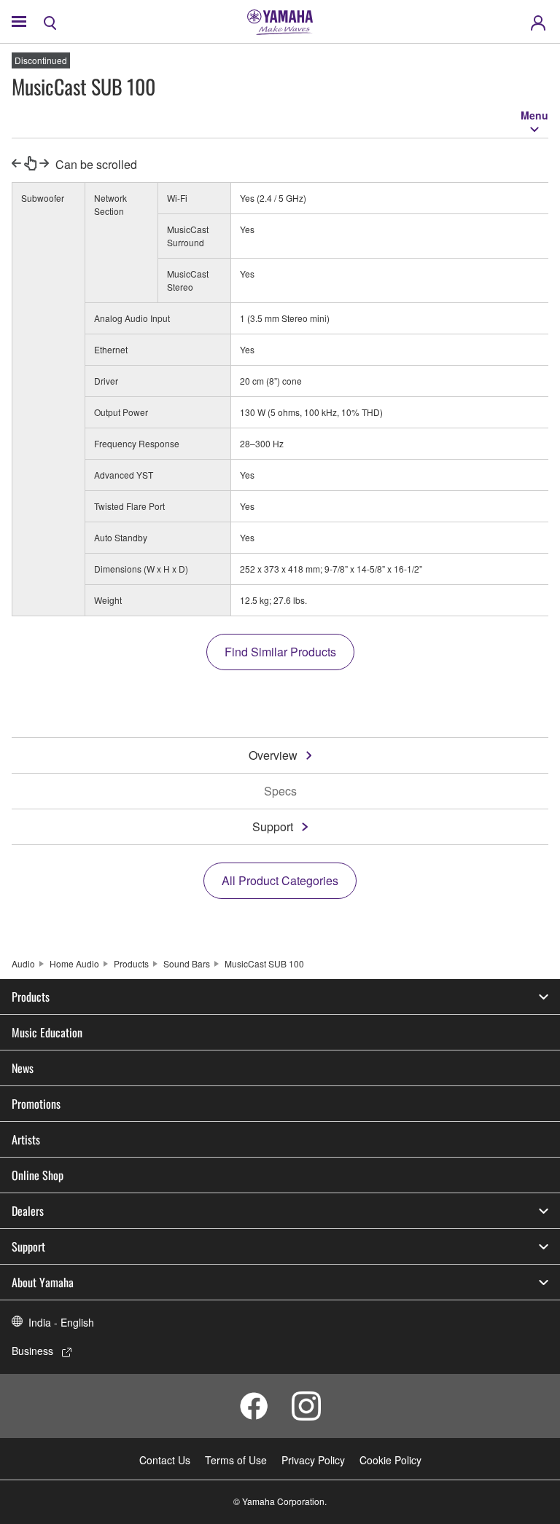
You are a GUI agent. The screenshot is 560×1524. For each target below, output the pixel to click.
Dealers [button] (28, 1210)
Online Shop (37, 1175)
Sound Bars (186, 963)
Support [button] (28, 1246)
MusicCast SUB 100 (264, 963)
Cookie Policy (390, 1460)
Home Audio (74, 963)
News (23, 1068)
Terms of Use (236, 1460)
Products (131, 963)
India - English (61, 1322)
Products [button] (31, 996)
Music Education (47, 1032)
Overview (273, 755)
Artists (26, 1139)
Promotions (36, 1103)
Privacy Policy (313, 1460)
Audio (23, 963)
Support (272, 826)
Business (32, 1350)
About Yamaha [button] (43, 1282)
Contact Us (164, 1460)
